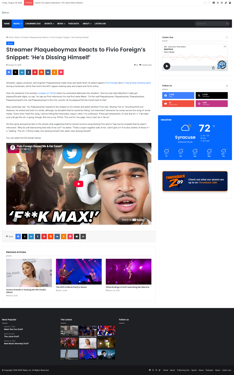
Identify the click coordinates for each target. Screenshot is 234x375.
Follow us (124, 319)
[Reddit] (41, 72)
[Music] (5, 12)
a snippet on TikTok (46, 93)
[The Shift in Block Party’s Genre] (79, 272)
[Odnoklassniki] (54, 72)
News (60, 23)
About (86, 23)
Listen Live (100, 23)
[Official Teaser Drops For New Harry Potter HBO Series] (106, 355)
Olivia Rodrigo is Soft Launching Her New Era (127, 287)
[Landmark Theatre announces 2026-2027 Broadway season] (69, 331)
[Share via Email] (76, 236)
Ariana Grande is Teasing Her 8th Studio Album (26, 291)
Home (7, 23)
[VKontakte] (48, 72)
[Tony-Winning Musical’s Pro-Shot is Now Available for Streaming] (106, 343)
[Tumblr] (28, 72)
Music (17, 23)
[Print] (83, 236)
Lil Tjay (125, 83)
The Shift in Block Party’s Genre (71, 287)
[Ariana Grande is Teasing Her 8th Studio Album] (29, 273)
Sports (48, 23)
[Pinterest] (35, 72)
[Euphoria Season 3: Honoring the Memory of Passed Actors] (69, 343)
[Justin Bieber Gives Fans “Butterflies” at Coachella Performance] (88, 331)
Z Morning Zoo (33, 23)
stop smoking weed (141, 83)
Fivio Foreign (111, 83)
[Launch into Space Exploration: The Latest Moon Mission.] (69, 355)
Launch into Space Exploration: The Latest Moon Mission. (59, 3)
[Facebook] (9, 72)
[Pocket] (61, 72)
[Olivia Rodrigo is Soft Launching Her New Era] (128, 272)
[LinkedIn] (22, 72)
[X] (15, 72)
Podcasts (73, 23)
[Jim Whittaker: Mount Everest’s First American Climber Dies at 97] (106, 331)
